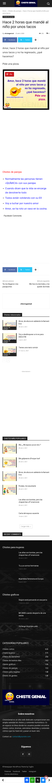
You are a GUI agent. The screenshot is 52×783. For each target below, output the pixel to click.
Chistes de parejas (14, 11)
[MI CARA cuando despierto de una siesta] (10, 617)
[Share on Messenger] (43, 780)
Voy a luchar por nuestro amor (22, 203)
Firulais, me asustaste (27, 486)
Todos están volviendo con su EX (23, 197)
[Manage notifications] (46, 777)
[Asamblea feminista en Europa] (10, 583)
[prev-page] (4, 360)
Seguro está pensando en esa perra (33, 600)
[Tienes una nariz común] (10, 351)
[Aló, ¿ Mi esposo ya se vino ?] (10, 449)
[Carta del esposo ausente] (10, 517)
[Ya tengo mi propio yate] (10, 630)
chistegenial (9, 33)
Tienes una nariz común (28, 348)
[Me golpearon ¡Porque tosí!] (10, 462)
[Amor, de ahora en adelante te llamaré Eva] (10, 325)
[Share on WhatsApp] (32, 780)
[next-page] (8, 360)
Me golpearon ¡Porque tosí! (29, 458)
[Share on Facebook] (26, 780)
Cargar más (25, 526)
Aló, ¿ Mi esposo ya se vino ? (30, 445)
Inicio (4, 11)
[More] (35, 39)
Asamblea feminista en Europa (31, 579)
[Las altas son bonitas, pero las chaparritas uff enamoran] (10, 503)
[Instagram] (29, 754)
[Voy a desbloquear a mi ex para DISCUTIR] (10, 338)
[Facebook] (22, 754)
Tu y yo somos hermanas (29, 566)
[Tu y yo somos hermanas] (10, 569)
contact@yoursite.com (21, 736)
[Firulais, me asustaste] (10, 490)
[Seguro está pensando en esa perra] (10, 604)
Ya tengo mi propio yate (28, 626)
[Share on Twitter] (37, 780)
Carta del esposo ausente (29, 513)
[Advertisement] (26, 139)
